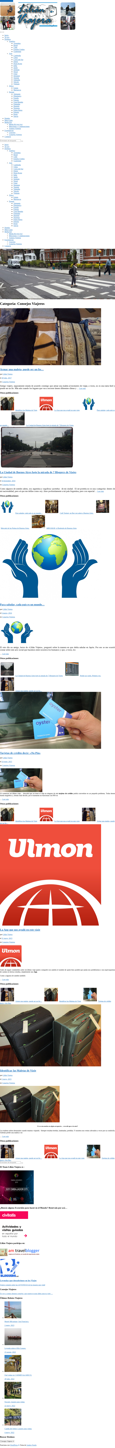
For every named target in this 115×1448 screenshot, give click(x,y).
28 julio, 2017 (7, 378)
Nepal (15, 72)
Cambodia (17, 56)
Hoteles (7, 118)
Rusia (15, 114)
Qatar (15, 74)
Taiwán (16, 82)
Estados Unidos (19, 49)
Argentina (17, 43)
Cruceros (12, 133)
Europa (11, 92)
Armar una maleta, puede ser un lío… (22, 369)
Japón (15, 68)
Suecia (15, 116)
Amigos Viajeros (15, 128)
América (12, 41)
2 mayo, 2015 (6, 1079)
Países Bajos (17, 110)
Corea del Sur (18, 60)
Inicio (6, 35)
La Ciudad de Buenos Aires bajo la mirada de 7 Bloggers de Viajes (38, 472)
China (15, 58)
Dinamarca (17, 96)
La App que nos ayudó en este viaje (20, 929)
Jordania (16, 70)
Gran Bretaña (18, 102)
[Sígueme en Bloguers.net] (10, 1276)
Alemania (16, 94)
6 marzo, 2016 (7, 613)
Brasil (15, 45)
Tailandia (16, 80)
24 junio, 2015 (7, 762)
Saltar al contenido (6, 1)
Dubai (15, 62)
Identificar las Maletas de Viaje (18, 1070)
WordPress (14, 1445)
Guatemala (17, 51)
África (11, 86)
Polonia (16, 112)
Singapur (16, 76)
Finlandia (16, 104)
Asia (10, 53)
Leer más (82, 388)
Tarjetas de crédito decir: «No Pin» (20, 753)
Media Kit (8, 122)
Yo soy (6, 37)
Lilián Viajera (7, 374)
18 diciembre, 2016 (8, 481)
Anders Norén (31, 1445)
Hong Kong (17, 64)
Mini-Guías (8, 120)
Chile (15, 47)
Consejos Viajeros (15, 135)
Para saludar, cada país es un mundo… (22, 604)
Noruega (16, 108)
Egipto (15, 88)
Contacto (7, 137)
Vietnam (16, 84)
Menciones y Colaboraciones (19, 126)
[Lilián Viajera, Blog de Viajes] (38, 29)
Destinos (7, 39)
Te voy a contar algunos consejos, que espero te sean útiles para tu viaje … (26, 1294)
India (15, 66)
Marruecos (17, 90)
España (16, 98)
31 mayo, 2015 (7, 938)
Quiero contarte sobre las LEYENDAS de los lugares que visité (22, 1285)
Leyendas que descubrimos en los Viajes (18, 1280)
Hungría (16, 106)
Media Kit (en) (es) (15, 124)
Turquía (16, 78)
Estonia (16, 100)
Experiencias (9, 130)
